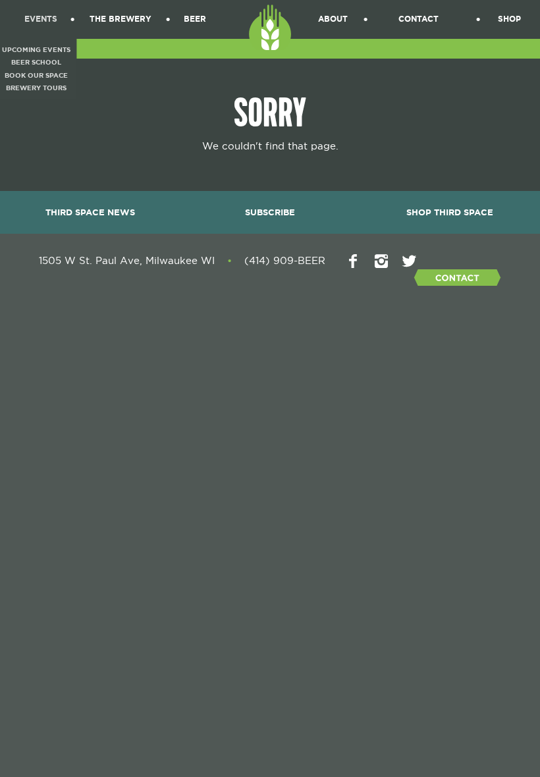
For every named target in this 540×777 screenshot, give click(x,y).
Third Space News (90, 212)
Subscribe (270, 212)
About (333, 19)
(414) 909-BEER (284, 261)
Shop (509, 19)
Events (40, 19)
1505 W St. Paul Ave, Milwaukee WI (127, 261)
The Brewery (120, 19)
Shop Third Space (449, 212)
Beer (195, 19)
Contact (418, 19)
